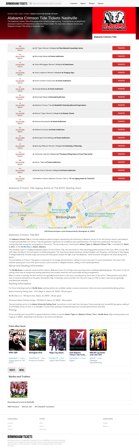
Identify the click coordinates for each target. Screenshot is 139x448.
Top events (42, 429)
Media (21, 370)
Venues (100, 3)
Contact (105, 423)
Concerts (73, 3)
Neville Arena (26, 247)
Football (26, 14)
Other (41, 423)
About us (106, 426)
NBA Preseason (13, 407)
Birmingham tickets (20, 437)
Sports (83, 3)
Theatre (92, 3)
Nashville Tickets (13, 14)
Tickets (12, 370)
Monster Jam (27, 407)
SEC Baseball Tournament (45, 407)
